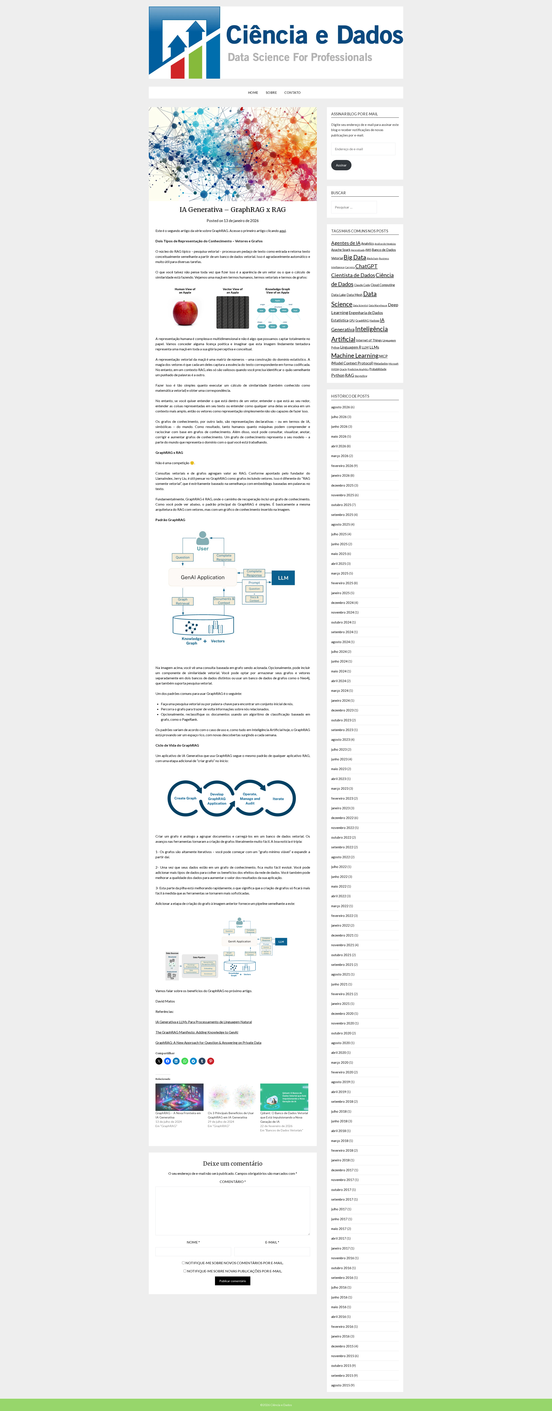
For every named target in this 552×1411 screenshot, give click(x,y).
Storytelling (361, 375)
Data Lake (338, 295)
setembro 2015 (342, 1375)
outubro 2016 (341, 1268)
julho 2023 (339, 749)
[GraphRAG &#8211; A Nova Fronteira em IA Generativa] (179, 1097)
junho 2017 (339, 1219)
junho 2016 (339, 1297)
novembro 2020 (342, 1023)
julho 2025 (339, 534)
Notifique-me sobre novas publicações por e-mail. (234, 1271)
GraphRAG (362, 320)
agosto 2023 (340, 739)
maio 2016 (339, 1307)
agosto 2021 (340, 974)
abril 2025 (338, 563)
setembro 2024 (342, 632)
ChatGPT (366, 266)
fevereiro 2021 (342, 994)
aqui (282, 231)
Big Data (355, 257)
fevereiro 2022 (342, 916)
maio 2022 (339, 886)
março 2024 (339, 690)
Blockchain (372, 258)
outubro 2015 (341, 1365)
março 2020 (339, 1062)
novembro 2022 (342, 828)
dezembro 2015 (342, 1346)
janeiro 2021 (340, 1003)
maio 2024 (339, 671)
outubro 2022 (341, 837)
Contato (292, 92)
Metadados (381, 363)
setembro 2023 (342, 730)
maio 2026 (339, 436)
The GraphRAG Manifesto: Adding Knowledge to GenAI (196, 1032)
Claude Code (362, 285)
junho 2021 (339, 984)
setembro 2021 (342, 964)
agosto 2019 (340, 1082)
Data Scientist (360, 305)
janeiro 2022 (340, 925)
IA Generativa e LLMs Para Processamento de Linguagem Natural (203, 1022)
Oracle (343, 369)
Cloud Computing (383, 285)
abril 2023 (338, 779)
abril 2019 (338, 1092)
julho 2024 (339, 651)
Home (253, 92)
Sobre (271, 92)
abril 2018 (338, 1131)
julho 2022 (339, 867)
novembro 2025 (342, 495)
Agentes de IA (346, 243)
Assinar (341, 165)
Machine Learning (355, 355)
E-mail (272, 1242)
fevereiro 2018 (342, 1150)
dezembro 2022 (342, 818)
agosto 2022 (340, 857)
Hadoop (374, 320)
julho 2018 (339, 1111)
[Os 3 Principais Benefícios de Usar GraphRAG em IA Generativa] (232, 1097)
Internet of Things (369, 340)
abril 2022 (338, 896)
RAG (349, 375)
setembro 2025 (342, 515)
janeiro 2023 (340, 808)
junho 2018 (339, 1121)
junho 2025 (339, 544)
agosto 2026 (340, 407)
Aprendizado (358, 250)
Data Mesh (354, 295)
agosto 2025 (340, 524)
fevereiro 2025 (342, 583)
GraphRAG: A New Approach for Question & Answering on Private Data (208, 1042)
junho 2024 (339, 661)
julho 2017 (339, 1209)
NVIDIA (335, 369)
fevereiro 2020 (342, 1072)
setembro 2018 (342, 1101)
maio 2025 (339, 554)
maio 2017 (339, 1229)
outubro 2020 (341, 1033)
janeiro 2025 (340, 593)
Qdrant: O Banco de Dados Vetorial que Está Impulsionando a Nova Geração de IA (284, 1117)
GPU (352, 320)
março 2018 (339, 1141)
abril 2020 (338, 1052)
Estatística (339, 320)
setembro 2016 (342, 1277)
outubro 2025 (341, 505)
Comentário (233, 1181)
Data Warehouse (378, 305)
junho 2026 (339, 426)
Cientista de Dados (353, 275)
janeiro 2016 (340, 1336)
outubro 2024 (341, 622)
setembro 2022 (342, 847)
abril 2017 (338, 1238)
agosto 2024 (340, 642)
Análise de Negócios (385, 243)
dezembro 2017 (342, 1170)
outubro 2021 (341, 955)
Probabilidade (377, 369)
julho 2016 (339, 1287)
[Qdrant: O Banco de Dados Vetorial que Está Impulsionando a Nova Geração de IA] (284, 1097)
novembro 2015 (342, 1356)
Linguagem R (350, 347)
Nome (193, 1242)
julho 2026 (339, 417)
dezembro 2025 (342, 485)
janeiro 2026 (340, 475)
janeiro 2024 (340, 700)
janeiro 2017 (340, 1248)
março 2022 (339, 906)
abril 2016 (338, 1317)
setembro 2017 (342, 1199)
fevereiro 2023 (342, 798)
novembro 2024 (342, 612)
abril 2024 (338, 681)
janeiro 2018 (340, 1160)
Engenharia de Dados (366, 312)
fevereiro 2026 (342, 466)
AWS (368, 250)
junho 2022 (339, 877)
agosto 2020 (340, 1043)
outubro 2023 (341, 720)
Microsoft (393, 363)
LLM (365, 347)
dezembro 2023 (342, 710)
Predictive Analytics (358, 369)
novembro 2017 (342, 1180)
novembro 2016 (342, 1258)
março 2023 (339, 788)
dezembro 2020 (342, 1013)
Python (337, 375)
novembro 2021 (342, 945)
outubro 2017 (341, 1190)
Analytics (367, 243)
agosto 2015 (340, 1385)
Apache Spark (340, 250)
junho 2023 (339, 759)
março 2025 (339, 573)
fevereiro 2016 (342, 1326)
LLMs (374, 347)
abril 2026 (338, 446)
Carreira (350, 267)
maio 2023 (339, 769)
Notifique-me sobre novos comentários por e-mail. (234, 1263)
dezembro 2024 (342, 602)
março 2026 (339, 456)
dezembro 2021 (342, 935)
